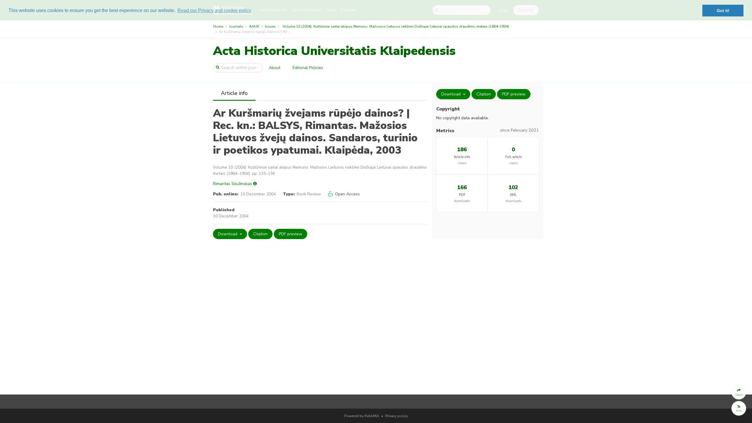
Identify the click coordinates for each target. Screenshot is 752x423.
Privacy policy (396, 416)
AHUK (254, 26)
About (274, 67)
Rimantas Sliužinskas (232, 184)
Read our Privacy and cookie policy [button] (214, 10)
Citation (260, 234)
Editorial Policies (308, 67)
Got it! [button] (723, 10)
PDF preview (290, 234)
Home (218, 26)
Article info (234, 93)
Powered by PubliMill (361, 416)
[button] (738, 392)
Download (228, 234)
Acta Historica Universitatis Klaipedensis (334, 51)
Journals (236, 26)
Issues (270, 26)
